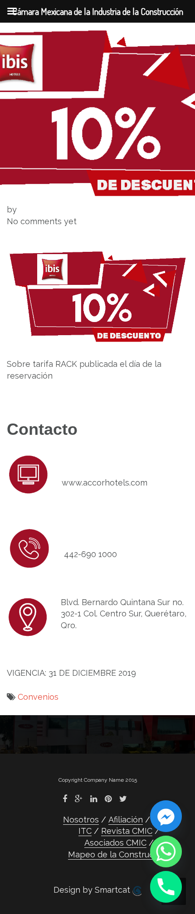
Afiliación (125, 819)
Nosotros (81, 819)
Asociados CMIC (115, 842)
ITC (85, 831)
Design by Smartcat (93, 890)
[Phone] (166, 887)
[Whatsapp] (166, 851)
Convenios (38, 697)
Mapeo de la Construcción (119, 854)
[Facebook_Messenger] (166, 816)
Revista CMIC (126, 831)
